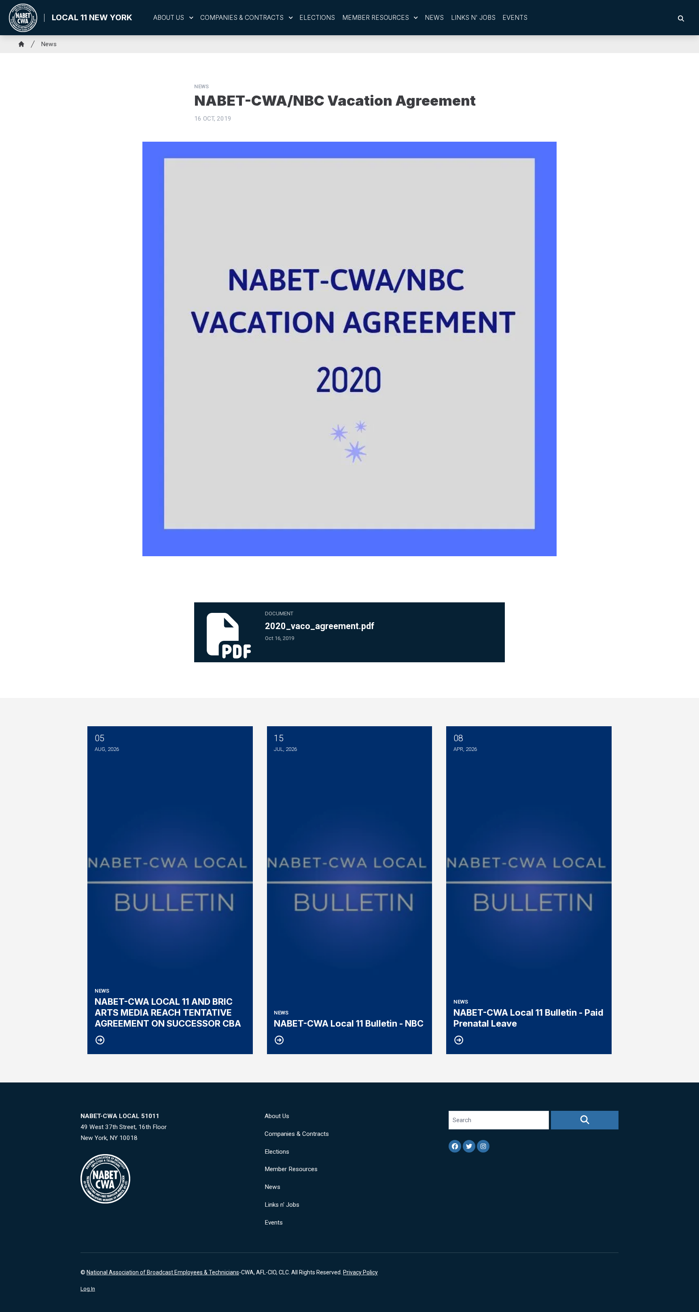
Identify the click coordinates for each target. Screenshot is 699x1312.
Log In (87, 1289)
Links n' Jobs (473, 17)
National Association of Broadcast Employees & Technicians (163, 1272)
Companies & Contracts (242, 17)
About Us (168, 17)
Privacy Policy (360, 1272)
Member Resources (375, 17)
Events (514, 17)
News (434, 17)
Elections (317, 17)
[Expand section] (191, 17)
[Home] (21, 44)
